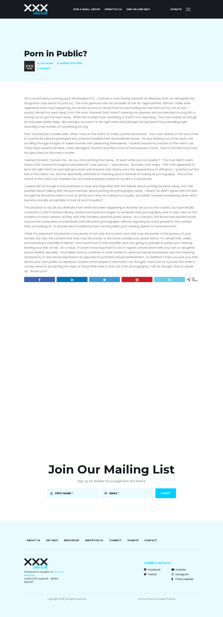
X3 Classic (47, 63)
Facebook (154, 569)
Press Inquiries (184, 579)
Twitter (152, 574)
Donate (176, 9)
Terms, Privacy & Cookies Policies (156, 599)
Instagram (182, 574)
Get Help (52, 540)
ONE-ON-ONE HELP (138, 9)
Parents (45, 68)
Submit (166, 493)
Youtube (180, 569)
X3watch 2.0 (113, 9)
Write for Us (94, 540)
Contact (150, 540)
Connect (115, 540)
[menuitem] (86, 9)
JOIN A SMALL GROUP (86, 9)
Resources (71, 540)
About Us (33, 540)
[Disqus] (111, 326)
